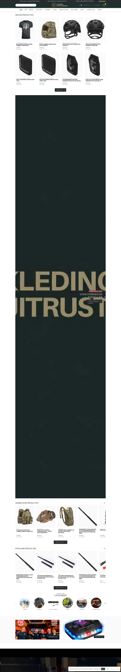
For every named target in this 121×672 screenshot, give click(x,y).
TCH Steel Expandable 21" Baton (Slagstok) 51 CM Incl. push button (45, 577)
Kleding (31, 9)
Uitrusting (39, 9)
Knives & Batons (63, 9)
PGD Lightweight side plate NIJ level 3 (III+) (48, 80)
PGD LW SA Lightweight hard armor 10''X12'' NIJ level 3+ (94, 80)
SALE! (25, 9)
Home (20, 9)
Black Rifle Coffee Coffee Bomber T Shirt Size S (24, 45)
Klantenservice (102, 1)
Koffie (82, 9)
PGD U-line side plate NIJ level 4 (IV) (25, 80)
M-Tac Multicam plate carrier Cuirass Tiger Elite (24, 530)
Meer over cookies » (115, 669)
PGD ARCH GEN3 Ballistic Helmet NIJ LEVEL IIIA (93, 45)
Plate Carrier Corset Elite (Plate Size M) (47, 45)
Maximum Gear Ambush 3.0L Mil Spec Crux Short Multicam (66, 531)
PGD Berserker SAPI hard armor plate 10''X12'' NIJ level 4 (72, 80)
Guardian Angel (90, 9)
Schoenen (47, 9)
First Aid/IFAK (74, 9)
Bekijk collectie (60, 542)
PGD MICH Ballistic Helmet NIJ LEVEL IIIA (71, 45)
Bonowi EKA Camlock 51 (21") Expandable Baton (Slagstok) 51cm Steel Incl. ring (24, 576)
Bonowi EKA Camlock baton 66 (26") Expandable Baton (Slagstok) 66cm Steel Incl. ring (87, 531)
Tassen (55, 9)
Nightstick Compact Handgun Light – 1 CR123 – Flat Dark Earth (44, 531)
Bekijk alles (60, 90)
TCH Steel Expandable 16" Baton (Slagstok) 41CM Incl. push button (66, 577)
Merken (100, 9)
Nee (108, 669)
